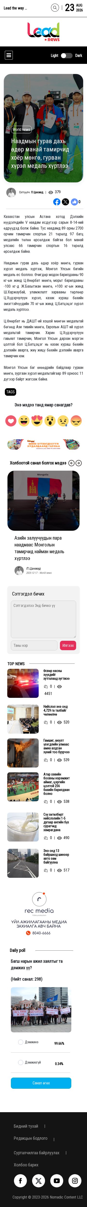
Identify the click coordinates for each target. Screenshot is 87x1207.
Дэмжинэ (31, 1042)
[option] (45, 444)
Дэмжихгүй (33, 1062)
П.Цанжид (37, 192)
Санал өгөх (41, 1083)
